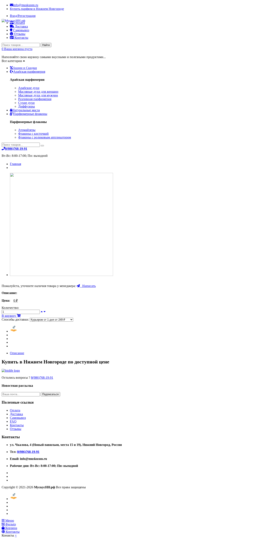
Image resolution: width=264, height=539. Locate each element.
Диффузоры (26, 106)
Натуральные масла (26, 110)
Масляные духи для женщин (38, 91)
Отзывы (19, 34)
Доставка (16, 414)
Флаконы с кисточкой (33, 133)
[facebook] (11, 473)
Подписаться (50, 394)
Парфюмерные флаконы (30, 114)
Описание (17, 353)
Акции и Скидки (25, 68)
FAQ (13, 421)
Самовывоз (18, 417)
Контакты (21, 37)
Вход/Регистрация (22, 16)
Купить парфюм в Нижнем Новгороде (37, 9)
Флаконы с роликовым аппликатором (44, 137)
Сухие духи (26, 102)
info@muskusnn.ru (25, 5)
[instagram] (11, 480)
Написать (88, 286)
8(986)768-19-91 (42, 377)
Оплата (15, 410)
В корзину (9, 316)
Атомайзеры (26, 130)
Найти (46, 45)
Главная (15, 164)
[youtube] (11, 476)
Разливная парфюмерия (34, 99)
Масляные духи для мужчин (38, 95)
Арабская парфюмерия (29, 71)
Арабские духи (28, 88)
